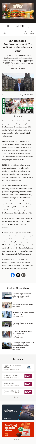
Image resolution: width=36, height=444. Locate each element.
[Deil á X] (18, 275)
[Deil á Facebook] (13, 275)
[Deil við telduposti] (23, 275)
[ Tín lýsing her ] (18, 116)
